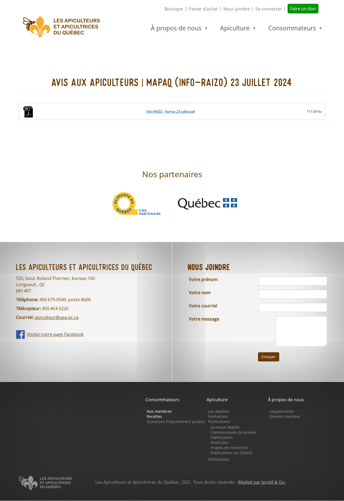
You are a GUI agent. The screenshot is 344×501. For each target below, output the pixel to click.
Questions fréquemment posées (176, 421)
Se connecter (268, 9)
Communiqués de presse (233, 432)
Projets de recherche (229, 447)
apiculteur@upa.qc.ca (56, 317)
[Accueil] (63, 27)
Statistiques (218, 459)
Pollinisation (222, 437)
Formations (218, 416)
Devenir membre (284, 416)
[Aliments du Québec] (136, 203)
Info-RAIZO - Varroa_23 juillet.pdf (170, 111)
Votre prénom (203, 279)
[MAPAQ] (207, 203)
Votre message (204, 319)
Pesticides (220, 442)
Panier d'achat (203, 9)
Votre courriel (203, 306)
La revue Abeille (225, 427)
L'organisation (281, 411)
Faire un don (303, 9)
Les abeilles (218, 411)
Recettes (154, 416)
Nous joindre (236, 9)
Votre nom (200, 293)
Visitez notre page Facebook (55, 334)
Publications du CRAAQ (231, 452)
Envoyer (268, 356)
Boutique (173, 9)
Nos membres (159, 411)
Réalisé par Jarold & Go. (262, 482)
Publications (219, 421)
